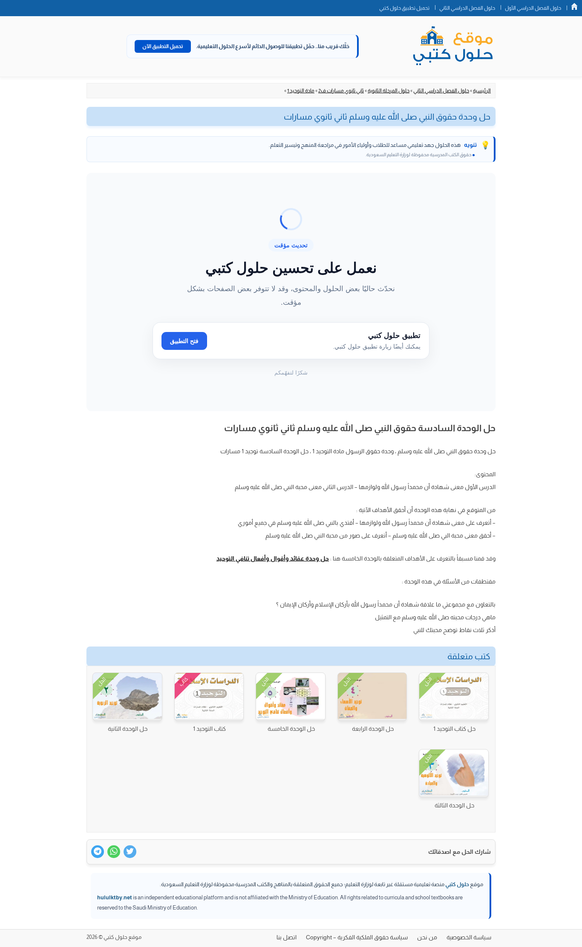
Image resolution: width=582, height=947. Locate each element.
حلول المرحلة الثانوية (388, 91)
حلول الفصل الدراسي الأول (533, 8)
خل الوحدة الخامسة (291, 728)
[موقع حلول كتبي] (453, 46)
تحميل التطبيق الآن (162, 46)
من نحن (427, 937)
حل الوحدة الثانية (127, 728)
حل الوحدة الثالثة (454, 805)
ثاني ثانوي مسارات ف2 (341, 91)
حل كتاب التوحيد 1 (454, 728)
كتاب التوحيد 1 (209, 728)
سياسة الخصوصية (469, 937)
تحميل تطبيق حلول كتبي (404, 8)
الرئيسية (482, 91)
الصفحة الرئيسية (574, 6)
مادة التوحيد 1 (300, 91)
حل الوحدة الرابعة (373, 728)
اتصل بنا (287, 937)
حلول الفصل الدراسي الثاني (467, 8)
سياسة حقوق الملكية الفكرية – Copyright (357, 937)
